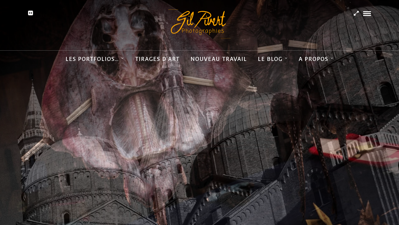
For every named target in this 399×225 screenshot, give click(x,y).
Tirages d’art (157, 59)
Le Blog (270, 59)
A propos (313, 59)
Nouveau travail (218, 59)
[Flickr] (30, 13)
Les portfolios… (92, 59)
